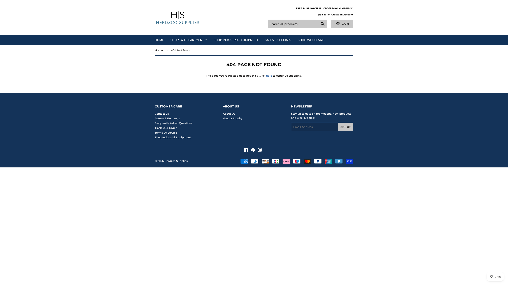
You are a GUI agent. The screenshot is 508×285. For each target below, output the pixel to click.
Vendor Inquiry (232, 118)
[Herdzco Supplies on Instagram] (260, 150)
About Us (229, 113)
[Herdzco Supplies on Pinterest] (253, 150)
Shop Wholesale (311, 40)
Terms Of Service (166, 132)
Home (159, 40)
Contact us (162, 113)
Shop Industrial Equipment (236, 40)
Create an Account (342, 14)
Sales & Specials (278, 40)
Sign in (322, 14)
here (269, 75)
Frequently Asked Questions (173, 123)
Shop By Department (187, 40)
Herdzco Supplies (176, 160)
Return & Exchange (167, 118)
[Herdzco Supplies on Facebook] (246, 150)
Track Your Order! (166, 127)
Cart (345, 24)
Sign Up (346, 126)
